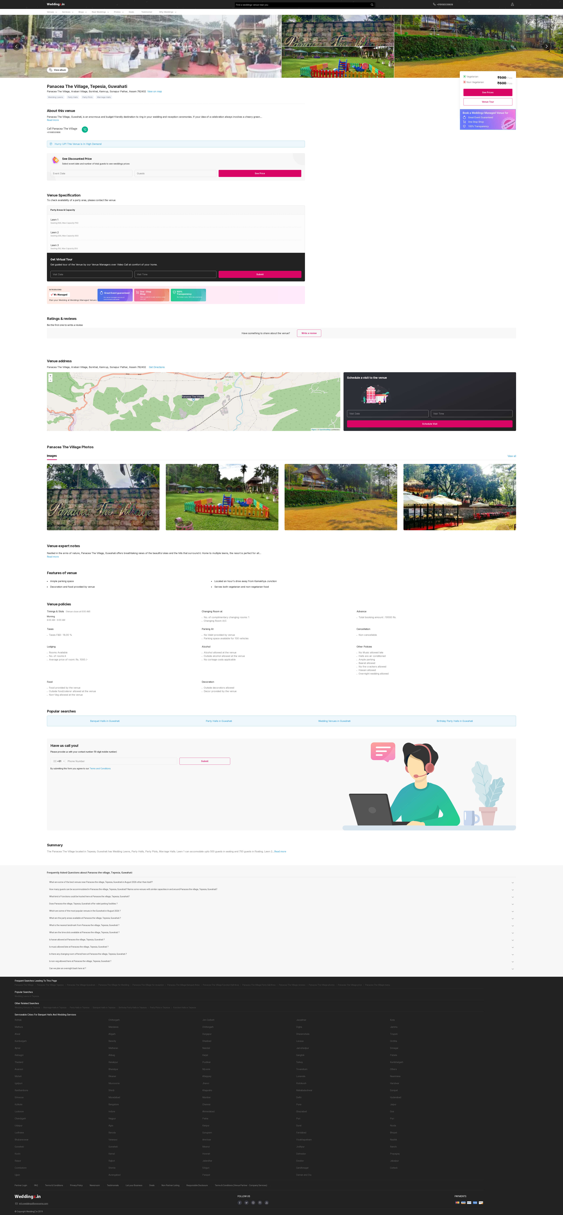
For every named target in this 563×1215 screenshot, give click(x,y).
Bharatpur (113, 1069)
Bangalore (113, 1104)
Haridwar (394, 1083)
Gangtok (300, 1055)
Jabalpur (394, 1160)
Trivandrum (301, 1069)
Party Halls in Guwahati (219, 721)
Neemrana (395, 1076)
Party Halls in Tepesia (79, 1007)
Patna (205, 1118)
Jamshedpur (302, 1048)
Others (393, 1069)
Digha (299, 1027)
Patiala (393, 1055)
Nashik (393, 1139)
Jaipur (393, 1104)
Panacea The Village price (350, 985)
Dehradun (301, 1153)
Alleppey (206, 1076)
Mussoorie (114, 1083)
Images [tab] (52, 455)
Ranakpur (113, 1062)
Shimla (111, 1167)
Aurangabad (114, 1174)
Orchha (393, 1041)
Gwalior (300, 1160)
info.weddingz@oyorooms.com (33, 1203)
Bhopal (393, 1132)
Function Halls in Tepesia (184, 1007)
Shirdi (111, 1090)
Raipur (18, 1160)
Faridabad (301, 1132)
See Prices (488, 92)
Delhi (298, 1097)
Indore (111, 1111)
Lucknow (19, 1111)
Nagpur (112, 1118)
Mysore (206, 1069)
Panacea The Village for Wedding (114, 985)
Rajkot (111, 1160)
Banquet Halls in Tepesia (104, 1007)
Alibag (111, 1055)
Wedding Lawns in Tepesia (27, 996)
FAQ (36, 1185)
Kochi (17, 1153)
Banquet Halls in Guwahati (104, 721)
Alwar (17, 1034)
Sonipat (394, 1090)
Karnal (111, 1153)
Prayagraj (395, 1153)
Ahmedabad (208, 1111)
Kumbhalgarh (396, 1062)
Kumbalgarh (21, 1041)
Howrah (206, 1153)
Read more (53, 120)
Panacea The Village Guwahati (81, 985)
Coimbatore (21, 1167)
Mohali (18, 1076)
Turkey (299, 1062)
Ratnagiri (19, 1055)
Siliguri (205, 1167)
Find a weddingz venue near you (252, 5)
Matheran (113, 1048)
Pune (298, 1104)
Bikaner (112, 1076)
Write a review (309, 333)
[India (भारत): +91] (58, 761)
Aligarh (112, 1034)
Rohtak (18, 1020)
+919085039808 (53, 132)
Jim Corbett (208, 1020)
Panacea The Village (24, 985)
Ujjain (17, 1174)
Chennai (206, 1104)
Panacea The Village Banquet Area (183, 985)
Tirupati (394, 1034)
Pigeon (314, 429)
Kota (392, 1020)
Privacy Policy (76, 1185)
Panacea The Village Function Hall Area (221, 985)
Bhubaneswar (21, 1139)
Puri (298, 1118)
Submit (260, 274)
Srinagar (394, 1048)
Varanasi (112, 1139)
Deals (131, 12)
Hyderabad (395, 1097)
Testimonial (146, 12)
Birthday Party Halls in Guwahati (455, 721)
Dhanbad (206, 1041)
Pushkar (206, 1062)
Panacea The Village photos (322, 985)
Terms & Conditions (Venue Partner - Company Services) (241, 1185)
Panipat (206, 1174)
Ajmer (18, 1048)
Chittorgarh (114, 1020)
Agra (110, 1125)
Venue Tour (488, 102)
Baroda (112, 1132)
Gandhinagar (302, 1167)
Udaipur (18, 1125)
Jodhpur (300, 1146)
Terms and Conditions (100, 768)
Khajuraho (207, 1090)
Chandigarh (20, 1118)
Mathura (19, 1027)
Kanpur (205, 1125)
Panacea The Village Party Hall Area (258, 985)
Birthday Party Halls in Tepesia (133, 1007)
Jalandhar (207, 1160)
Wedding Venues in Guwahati (334, 721)
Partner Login (21, 1185)
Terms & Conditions (54, 1185)
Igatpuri (18, 1083)
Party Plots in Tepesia (160, 1007)
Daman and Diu (303, 1174)
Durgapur (207, 1034)
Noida (393, 1125)
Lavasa (299, 1041)
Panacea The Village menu (377, 985)
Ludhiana (19, 1132)
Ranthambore (21, 1090)
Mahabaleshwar (304, 1090)
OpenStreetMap (325, 429)
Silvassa (19, 1097)
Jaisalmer (301, 1020)
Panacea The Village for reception (148, 985)
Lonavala (300, 1076)
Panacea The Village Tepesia (50, 985)
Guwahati (19, 1146)
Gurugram (207, 1132)
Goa (392, 1111)
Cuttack (394, 1167)
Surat (298, 1125)
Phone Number (76, 761)
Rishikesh (301, 1083)
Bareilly (112, 1041)
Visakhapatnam (304, 1139)
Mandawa (113, 1027)
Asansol (19, 1069)
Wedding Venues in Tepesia (27, 1007)
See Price (260, 173)
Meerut (206, 1146)
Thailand (19, 1062)
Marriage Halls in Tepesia (54, 1007)
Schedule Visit (429, 424)
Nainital (206, 1048)
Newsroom (95, 1185)
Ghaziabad (301, 1111)
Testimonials (113, 1185)
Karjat (205, 1055)
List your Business (134, 1185)
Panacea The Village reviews (292, 985)
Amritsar (206, 1139)
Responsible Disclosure (197, 1185)
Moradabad (114, 1097)
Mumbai (206, 1097)
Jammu (393, 1027)
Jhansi (205, 1083)
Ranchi (393, 1146)
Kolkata (18, 1104)
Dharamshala (302, 1034)
